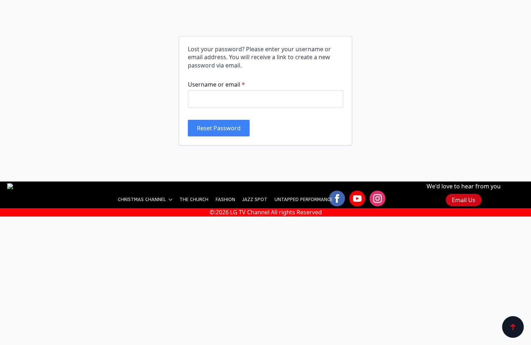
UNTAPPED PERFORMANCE (304, 199)
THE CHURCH (194, 199)
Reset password (219, 128)
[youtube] (357, 198)
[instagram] (377, 198)
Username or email (228, 84)
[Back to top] (513, 327)
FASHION (225, 199)
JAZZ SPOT (254, 199)
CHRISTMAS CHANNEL (142, 199)
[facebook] (337, 198)
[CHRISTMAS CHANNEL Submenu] (171, 199)
